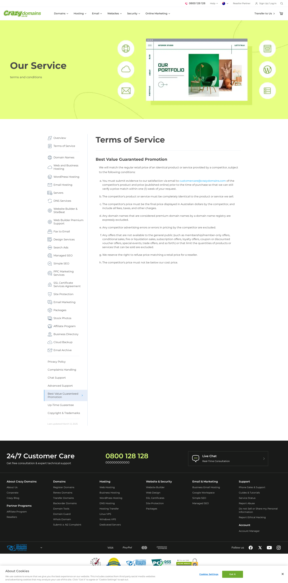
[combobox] (32, 548)
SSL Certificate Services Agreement (67, 284)
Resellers (12, 516)
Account (244, 525)
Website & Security (159, 481)
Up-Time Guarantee (61, 405)
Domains (60, 13)
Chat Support (57, 377)
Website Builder (155, 487)
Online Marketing (156, 13)
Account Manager (249, 530)
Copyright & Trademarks (64, 413)
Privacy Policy (57, 361)
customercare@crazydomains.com (203, 180)
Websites (113, 13)
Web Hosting (107, 487)
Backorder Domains (65, 503)
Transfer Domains (63, 497)
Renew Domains (62, 492)
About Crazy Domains (21, 481)
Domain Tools (61, 508)
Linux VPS (105, 513)
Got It (232, 574)
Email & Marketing (205, 481)
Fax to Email (62, 231)
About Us (12, 487)
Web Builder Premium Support (69, 222)
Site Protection (64, 294)
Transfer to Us (263, 13)
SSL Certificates (155, 497)
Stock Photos (62, 318)
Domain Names (64, 157)
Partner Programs (19, 505)
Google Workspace (203, 492)
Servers (58, 192)
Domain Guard (61, 513)
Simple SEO (61, 263)
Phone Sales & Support (252, 487)
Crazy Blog (13, 497)
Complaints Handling (62, 369)
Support (244, 481)
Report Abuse (247, 503)
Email (95, 13)
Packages (60, 310)
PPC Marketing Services (64, 273)
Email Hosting (63, 184)
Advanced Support (60, 385)
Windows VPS (108, 519)
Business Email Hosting (206, 487)
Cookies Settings (208, 574)
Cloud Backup (63, 342)
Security (132, 13)
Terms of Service (64, 146)
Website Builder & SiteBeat (66, 210)
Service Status (247, 497)
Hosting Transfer (109, 508)
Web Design (153, 492)
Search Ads (61, 247)
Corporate (12, 492)
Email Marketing (65, 302)
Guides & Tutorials (249, 492)
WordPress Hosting (66, 176)
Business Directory (66, 334)
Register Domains (63, 487)
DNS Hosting (107, 503)
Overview (60, 138)
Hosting (79, 13)
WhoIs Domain (62, 519)
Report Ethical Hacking (252, 517)
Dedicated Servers (110, 524)
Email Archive (63, 350)
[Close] (282, 574)
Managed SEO (63, 255)
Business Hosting (110, 492)
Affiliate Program (65, 326)
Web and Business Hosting (66, 167)
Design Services (64, 239)
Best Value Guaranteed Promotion (63, 395)
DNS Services (62, 200)
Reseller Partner (241, 3)
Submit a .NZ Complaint (67, 524)
